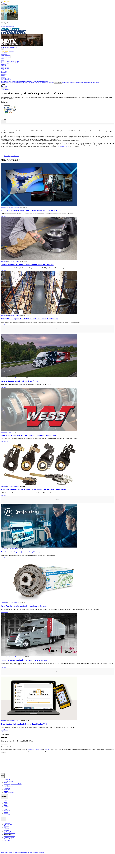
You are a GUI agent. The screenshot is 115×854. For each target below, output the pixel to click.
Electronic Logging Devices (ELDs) (10, 61)
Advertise (22, 82)
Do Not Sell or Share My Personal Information (32, 852)
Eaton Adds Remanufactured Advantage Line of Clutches (23, 606)
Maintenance (4, 72)
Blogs (21, 81)
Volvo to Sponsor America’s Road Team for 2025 (20, 381)
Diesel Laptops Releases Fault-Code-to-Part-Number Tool (24, 724)
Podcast (39, 81)
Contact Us (32, 82)
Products (3, 75)
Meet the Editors (11, 82)
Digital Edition (10, 26)
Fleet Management (5, 67)
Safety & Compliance (6, 78)
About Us (27, 82)
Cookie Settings (57, 82)
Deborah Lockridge (14, 207)
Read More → (4, 216)
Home (2, 89)
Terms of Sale (17, 852)
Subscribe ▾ (4, 4)
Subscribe (3, 26)
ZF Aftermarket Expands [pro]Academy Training (20, 552)
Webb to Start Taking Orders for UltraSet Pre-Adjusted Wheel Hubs (28, 435)
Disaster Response (5, 55)
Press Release (95, 82)
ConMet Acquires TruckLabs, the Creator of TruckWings (24, 660)
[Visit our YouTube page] (6, 738)
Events (24, 81)
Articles (15, 1)
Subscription (4, 82)
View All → (4, 731)
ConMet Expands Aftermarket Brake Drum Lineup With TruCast (27, 265)
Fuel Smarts (3, 70)
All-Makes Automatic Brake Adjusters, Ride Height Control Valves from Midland (33, 489)
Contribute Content (87, 82)
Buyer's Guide (44, 81)
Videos (13, 81)
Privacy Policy (39, 82)
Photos (2, 81)
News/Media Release (14, 261)
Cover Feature (6, 1)
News (11, 1)
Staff (10, 432)
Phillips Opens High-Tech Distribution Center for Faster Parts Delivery (29, 319)
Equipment (3, 64)
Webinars (34, 81)
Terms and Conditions (48, 82)
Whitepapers (29, 81)
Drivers (2, 58)
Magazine (17, 81)
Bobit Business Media (67, 82)
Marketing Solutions (78, 82)
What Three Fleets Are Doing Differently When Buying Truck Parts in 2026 (31, 210)
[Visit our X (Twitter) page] (4, 738)
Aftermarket (4, 52)
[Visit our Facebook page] (1, 738)
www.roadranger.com (61, 146)
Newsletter (17, 82)
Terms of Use (11, 852)
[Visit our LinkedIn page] (3, 738)
